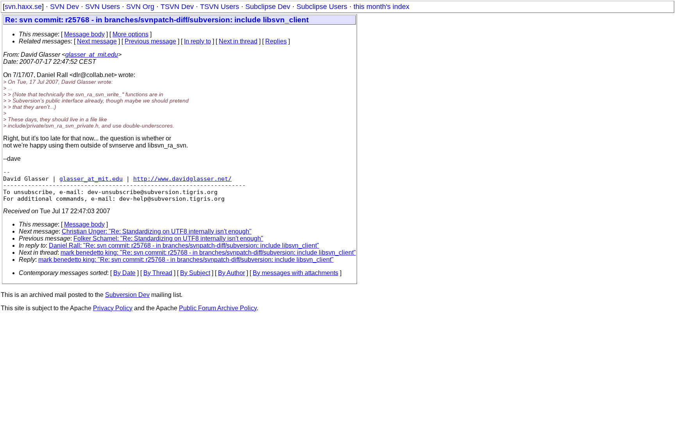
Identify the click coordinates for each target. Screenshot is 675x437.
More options (130, 34)
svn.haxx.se (23, 7)
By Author (231, 273)
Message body (84, 34)
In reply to (197, 41)
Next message (97, 41)
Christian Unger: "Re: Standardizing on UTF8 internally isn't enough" (157, 231)
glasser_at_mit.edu (91, 54)
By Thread (157, 273)
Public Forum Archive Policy (218, 308)
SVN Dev (64, 7)
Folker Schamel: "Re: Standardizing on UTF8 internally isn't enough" (168, 238)
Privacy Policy (112, 308)
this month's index (381, 7)
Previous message (150, 41)
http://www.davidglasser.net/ (182, 178)
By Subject (195, 273)
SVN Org (140, 7)
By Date (124, 273)
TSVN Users (219, 7)
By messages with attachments (295, 273)
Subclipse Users (321, 7)
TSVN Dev (177, 7)
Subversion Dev (127, 294)
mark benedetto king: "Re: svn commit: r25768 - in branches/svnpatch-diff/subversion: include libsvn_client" (208, 252)
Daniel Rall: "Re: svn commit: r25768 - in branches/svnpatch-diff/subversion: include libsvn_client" (184, 245)
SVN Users (102, 7)
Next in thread (238, 41)
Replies (276, 41)
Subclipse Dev (267, 7)
